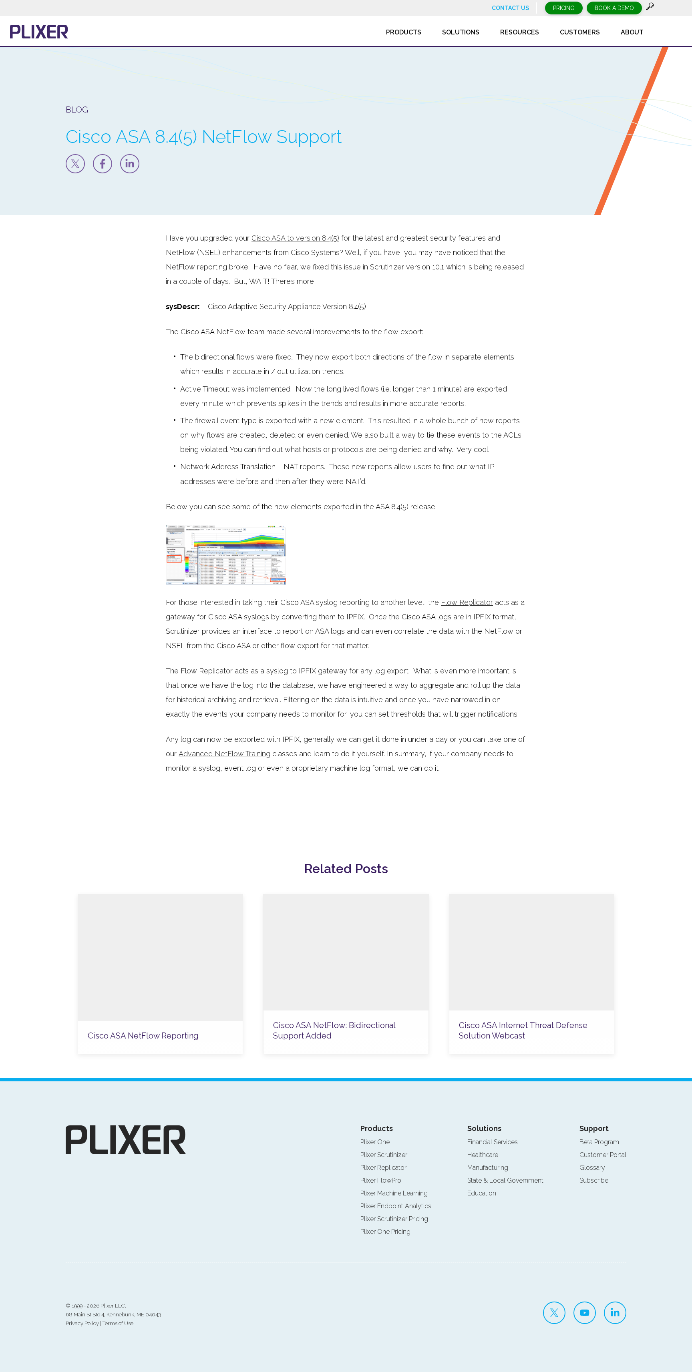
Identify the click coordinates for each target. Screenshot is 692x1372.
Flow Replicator (467, 602)
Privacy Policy (82, 1323)
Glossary (592, 1167)
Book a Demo (614, 8)
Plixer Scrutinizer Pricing (394, 1219)
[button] (650, 8)
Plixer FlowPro (380, 1180)
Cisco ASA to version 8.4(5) (295, 238)
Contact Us (510, 8)
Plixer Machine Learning (394, 1193)
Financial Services (492, 1142)
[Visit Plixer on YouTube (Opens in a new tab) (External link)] (584, 1313)
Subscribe (593, 1180)
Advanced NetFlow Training (224, 753)
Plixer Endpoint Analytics (395, 1206)
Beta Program (599, 1142)
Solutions (484, 1128)
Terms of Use (118, 1323)
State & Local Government (505, 1180)
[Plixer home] (39, 31)
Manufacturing (487, 1167)
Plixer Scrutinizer (383, 1155)
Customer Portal (602, 1155)
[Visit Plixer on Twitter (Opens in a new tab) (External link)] (554, 1313)
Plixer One (375, 1142)
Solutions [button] (460, 32)
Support (594, 1128)
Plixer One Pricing (385, 1231)
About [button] (632, 32)
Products (376, 1128)
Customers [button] (580, 32)
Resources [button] (519, 32)
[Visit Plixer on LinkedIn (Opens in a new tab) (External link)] (615, 1313)
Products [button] (403, 32)
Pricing (564, 8)
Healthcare (482, 1155)
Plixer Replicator (383, 1167)
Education (481, 1193)
